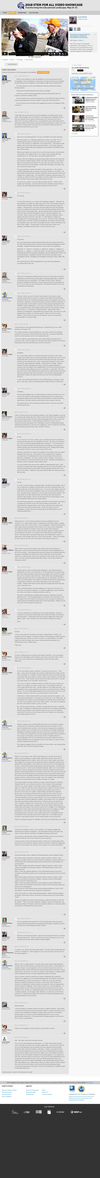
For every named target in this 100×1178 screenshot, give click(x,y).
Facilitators (33, 13)
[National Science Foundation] (81, 1089)
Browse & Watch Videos (9, 1090)
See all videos (74, 133)
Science (12, 59)
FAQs (43, 1090)
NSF (88, 1094)
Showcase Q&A (31, 1092)
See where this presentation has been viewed (82, 84)
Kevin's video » (5, 617)
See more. (89, 1082)
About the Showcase (32, 1090)
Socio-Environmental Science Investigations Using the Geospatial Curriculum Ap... (80, 36)
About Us (45, 1092)
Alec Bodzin (82, 17)
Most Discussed (7, 1092)
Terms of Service (47, 1094)
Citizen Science (29, 59)
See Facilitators (7, 1096)
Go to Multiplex (43, 72)
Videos (12, 13)
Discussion (12, 64)
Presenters (22, 13)
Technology (20, 59)
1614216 (80, 40)
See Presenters (7, 1094)
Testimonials (30, 1094)
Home (5, 13)
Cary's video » (5, 420)
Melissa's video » (6, 957)
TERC (78, 1094)
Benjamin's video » (6, 553)
